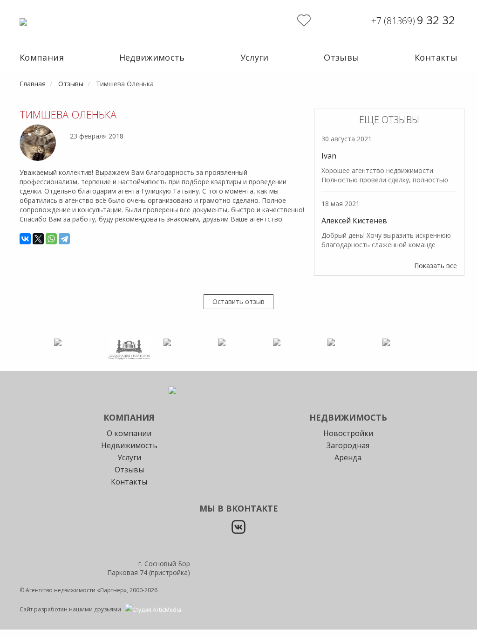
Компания (42, 57)
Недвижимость (152, 57)
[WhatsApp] (51, 238)
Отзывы (341, 57)
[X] (38, 238)
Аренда (347, 457)
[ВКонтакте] (25, 238)
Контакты (436, 57)
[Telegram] (64, 238)
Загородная (348, 445)
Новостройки (348, 433)
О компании (129, 433)
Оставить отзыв (238, 301)
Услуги (254, 57)
